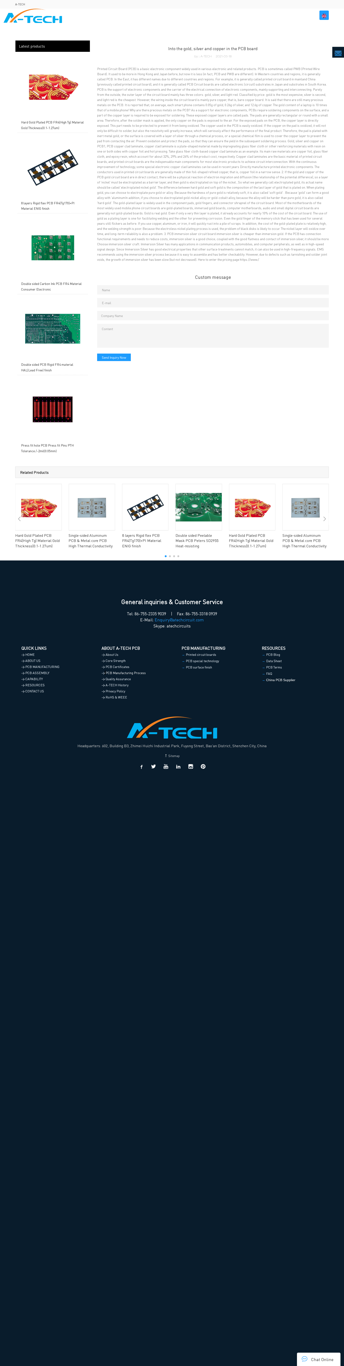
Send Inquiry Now (114, 357)
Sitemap (174, 756)
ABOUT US (134, 15)
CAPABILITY (241, 15)
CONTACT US (299, 15)
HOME (115, 15)
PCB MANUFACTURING (170, 15)
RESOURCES (270, 15)
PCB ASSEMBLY (210, 15)
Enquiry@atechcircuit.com (179, 619)
